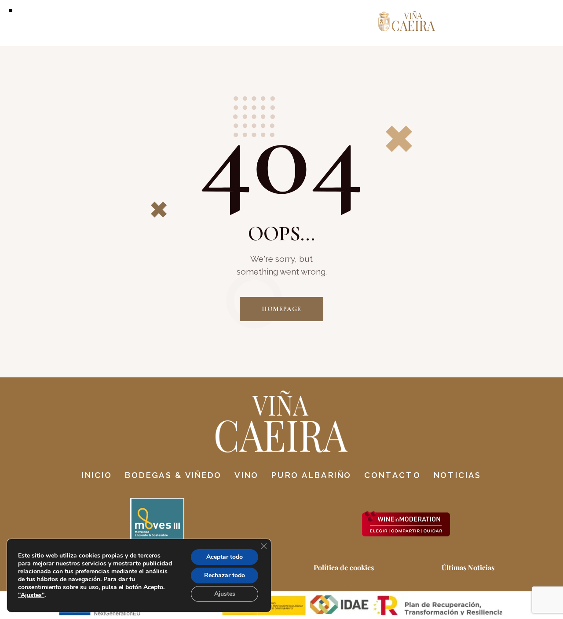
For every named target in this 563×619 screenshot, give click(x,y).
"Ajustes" (31, 595)
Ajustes (224, 594)
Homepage (281, 309)
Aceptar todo (224, 557)
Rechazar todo (224, 575)
